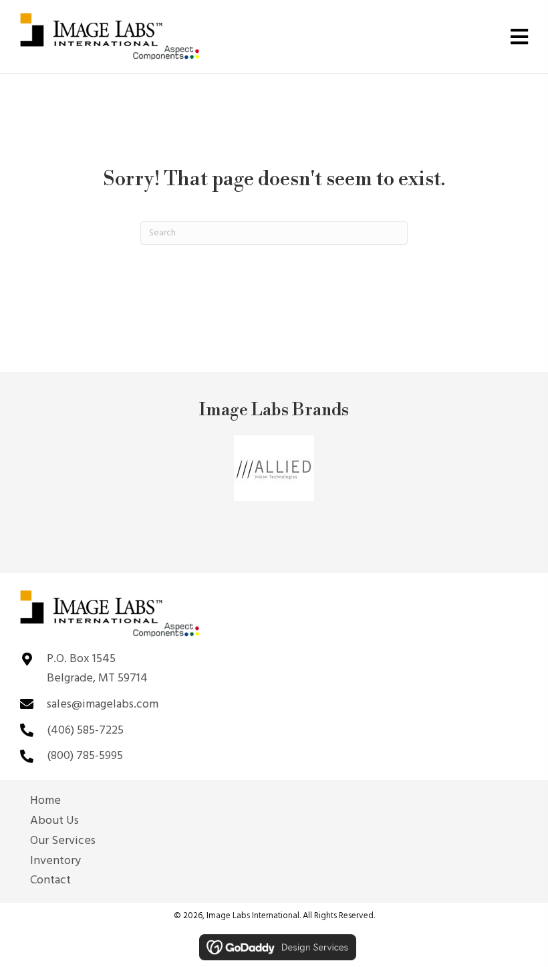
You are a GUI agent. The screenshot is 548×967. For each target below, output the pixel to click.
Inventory (55, 861)
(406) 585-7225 (85, 730)
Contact (50, 880)
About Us (54, 821)
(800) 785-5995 (85, 756)
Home (45, 801)
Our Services (63, 841)
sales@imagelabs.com (102, 704)
